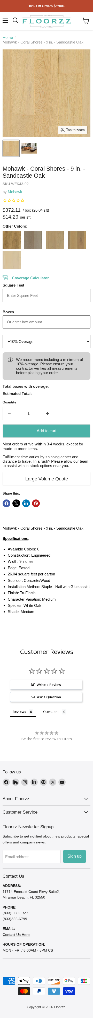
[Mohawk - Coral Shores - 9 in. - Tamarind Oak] (77, 240)
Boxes (8, 312)
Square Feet (13, 285)
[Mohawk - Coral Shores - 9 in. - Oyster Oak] (33, 240)
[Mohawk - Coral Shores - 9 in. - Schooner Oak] (55, 240)
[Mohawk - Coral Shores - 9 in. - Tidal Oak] (12, 260)
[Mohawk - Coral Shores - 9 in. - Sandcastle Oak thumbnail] (11, 148)
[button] (86, 20)
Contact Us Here (16, 935)
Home (8, 37)
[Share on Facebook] (6, 503)
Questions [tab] (51, 711)
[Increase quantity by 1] (47, 413)
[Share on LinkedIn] (26, 503)
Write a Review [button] (49, 684)
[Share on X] (16, 503)
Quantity (9, 402)
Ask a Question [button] (49, 697)
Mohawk (15, 191)
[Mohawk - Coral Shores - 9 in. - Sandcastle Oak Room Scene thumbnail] (29, 148)
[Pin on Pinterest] (36, 503)
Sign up (74, 856)
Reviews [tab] (19, 711)
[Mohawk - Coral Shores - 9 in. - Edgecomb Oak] (12, 240)
